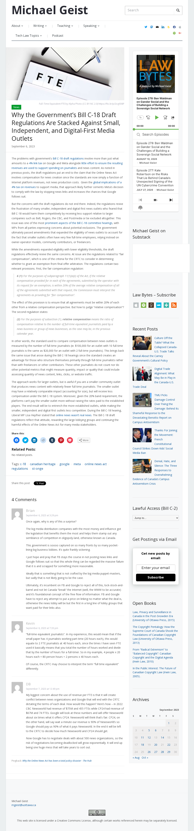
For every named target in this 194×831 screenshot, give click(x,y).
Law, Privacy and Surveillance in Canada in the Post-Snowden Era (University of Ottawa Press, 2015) (154, 616)
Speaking (90, 26)
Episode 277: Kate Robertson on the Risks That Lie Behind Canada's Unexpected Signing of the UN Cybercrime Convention (155, 178)
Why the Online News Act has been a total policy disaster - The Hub (57, 760)
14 (162, 737)
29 (168, 752)
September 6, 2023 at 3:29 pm (42, 515)
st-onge (37, 468)
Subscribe (156, 577)
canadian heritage (43, 464)
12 (149, 737)
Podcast (57, 35)
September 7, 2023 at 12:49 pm (42, 688)
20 (155, 744)
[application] (155, 90)
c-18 (23, 464)
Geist (50, 10)
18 (142, 744)
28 (162, 752)
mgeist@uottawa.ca (24, 805)
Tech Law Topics (27, 35)
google (64, 464)
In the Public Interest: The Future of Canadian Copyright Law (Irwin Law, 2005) (154, 672)
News (16, 107)
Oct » (145, 757)
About (16, 26)
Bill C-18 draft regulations (68, 158)
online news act (96, 464)
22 (168, 744)
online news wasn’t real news (74, 415)
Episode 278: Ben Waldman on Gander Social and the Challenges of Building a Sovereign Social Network (155, 148)
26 (149, 752)
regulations (20, 468)
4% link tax (35, 163)
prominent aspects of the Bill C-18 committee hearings (78, 223)
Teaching (63, 26)
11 (142, 737)
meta (77, 464)
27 (155, 752)
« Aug (136, 757)
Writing (38, 26)
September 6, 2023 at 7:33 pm (42, 628)
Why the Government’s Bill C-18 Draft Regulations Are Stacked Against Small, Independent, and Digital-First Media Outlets (66, 126)
